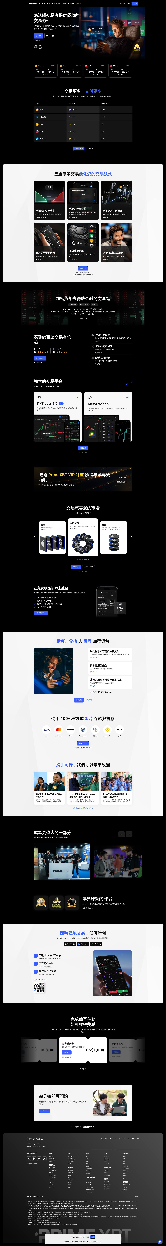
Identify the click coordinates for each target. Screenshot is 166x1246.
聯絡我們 (97, 364)
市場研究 (106, 1170)
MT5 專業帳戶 (89, 1192)
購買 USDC (106, 1189)
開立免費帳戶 (40, 358)
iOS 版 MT (88, 1182)
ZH (124, 3)
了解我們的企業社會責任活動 (82, 808)
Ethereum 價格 (52, 1170)
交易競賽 (125, 1189)
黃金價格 (51, 1184)
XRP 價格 (51, 1172)
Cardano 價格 (52, 1177)
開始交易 (97, 352)
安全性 (69, 1175)
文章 (105, 1172)
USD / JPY (51, 1182)
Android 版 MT (89, 1180)
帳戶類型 (70, 1182)
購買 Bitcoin (107, 1181)
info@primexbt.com (37, 1144)
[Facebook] (115, 1138)
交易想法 (106, 1163)
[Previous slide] (34, 537)
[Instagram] (106, 1138)
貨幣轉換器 (107, 1158)
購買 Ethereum (107, 1184)
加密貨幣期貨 (52, 1156)
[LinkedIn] (110, 1138)
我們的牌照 (98, 341)
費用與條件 (70, 1170)
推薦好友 (125, 1187)
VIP (68, 1177)
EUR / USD (51, 1180)
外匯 (87, 1156)
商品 (87, 1161)
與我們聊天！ (88, 1127)
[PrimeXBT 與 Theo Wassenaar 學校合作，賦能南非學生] (83, 781)
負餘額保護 (70, 1180)
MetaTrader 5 (71, 1161)
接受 (93, 1237)
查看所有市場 (88, 567)
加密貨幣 (88, 1166)
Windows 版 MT (90, 1187)
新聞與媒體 (125, 1166)
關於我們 (125, 1156)
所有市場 (88, 1171)
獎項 (124, 1163)
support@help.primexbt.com (39, 1146)
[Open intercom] (160, 1242)
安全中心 (125, 1178)
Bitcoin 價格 (52, 1167)
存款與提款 (70, 1172)
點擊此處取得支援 (34, 1139)
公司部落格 (125, 1171)
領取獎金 (31, 1053)
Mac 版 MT (88, 1184)
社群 (124, 1158)
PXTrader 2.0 (71, 1156)
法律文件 (125, 1175)
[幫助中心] (121, 4)
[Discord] (137, 1138)
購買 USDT (106, 1186)
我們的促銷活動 (126, 1184)
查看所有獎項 (87, 908)
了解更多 (90, 148)
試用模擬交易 (40, 613)
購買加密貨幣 (93, 657)
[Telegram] (128, 1138)
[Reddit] (133, 1138)
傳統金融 (88, 1173)
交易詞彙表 (107, 1175)
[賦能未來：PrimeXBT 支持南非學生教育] (49, 781)
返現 (69, 1187)
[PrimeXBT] (32, 3)
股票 (87, 1163)
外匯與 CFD (52, 1158)
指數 (87, 1158)
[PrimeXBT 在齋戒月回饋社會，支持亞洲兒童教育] (116, 781)
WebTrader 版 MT (90, 1189)
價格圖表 (106, 1156)
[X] (101, 1138)
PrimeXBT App (71, 1158)
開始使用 (78, 148)
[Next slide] (131, 537)
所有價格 (51, 1187)
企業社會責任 (126, 1168)
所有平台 (70, 1163)
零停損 (69, 1184)
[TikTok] (124, 1138)
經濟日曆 (106, 1161)
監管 (124, 1161)
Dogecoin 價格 (52, 1175)
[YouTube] (119, 1138)
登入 (129, 3)
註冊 (136, 3)
